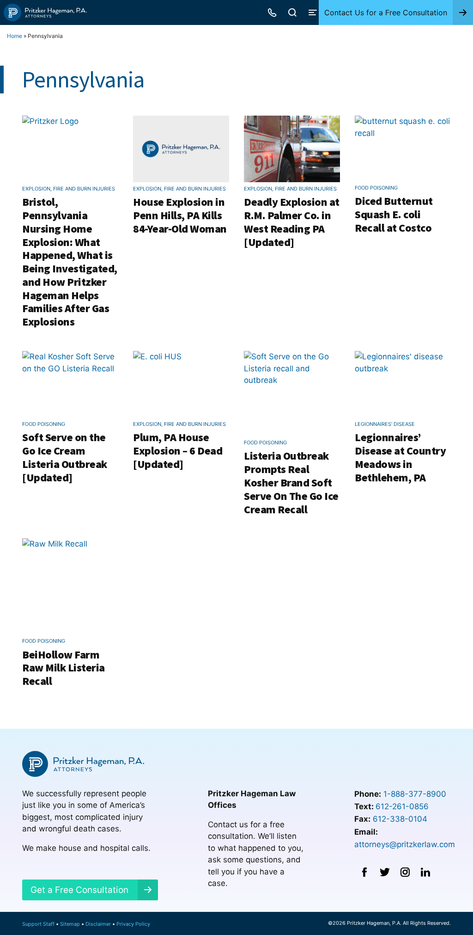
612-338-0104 (400, 819)
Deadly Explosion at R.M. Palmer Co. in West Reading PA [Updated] (292, 222)
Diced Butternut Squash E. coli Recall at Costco (394, 214)
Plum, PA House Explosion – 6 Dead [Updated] (177, 450)
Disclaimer (98, 924)
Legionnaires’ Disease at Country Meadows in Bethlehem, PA (400, 457)
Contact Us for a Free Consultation (385, 12)
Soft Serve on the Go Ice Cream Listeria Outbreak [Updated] (64, 457)
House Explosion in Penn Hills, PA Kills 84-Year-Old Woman (180, 215)
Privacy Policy (133, 924)
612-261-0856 (402, 806)
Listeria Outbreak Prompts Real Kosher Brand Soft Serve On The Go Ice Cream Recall (291, 482)
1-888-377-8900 (414, 794)
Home (14, 35)
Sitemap (70, 924)
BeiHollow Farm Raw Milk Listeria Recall (63, 668)
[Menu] (313, 12)
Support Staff (38, 924)
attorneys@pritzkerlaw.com (404, 844)
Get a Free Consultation (79, 890)
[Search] (292, 12)
